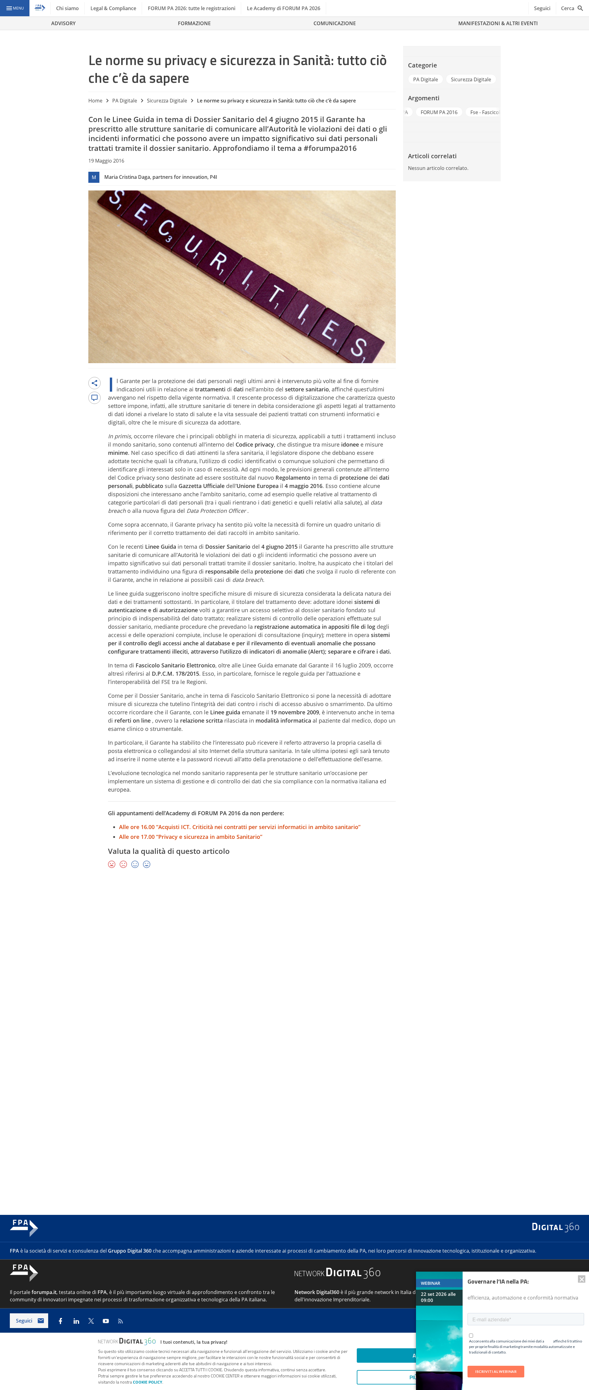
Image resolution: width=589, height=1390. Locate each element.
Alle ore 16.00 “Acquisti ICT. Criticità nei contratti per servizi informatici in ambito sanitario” (239, 827)
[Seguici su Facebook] (60, 1321)
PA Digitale (124, 100)
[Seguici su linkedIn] (76, 1321)
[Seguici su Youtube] (106, 1321)
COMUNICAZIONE (335, 23)
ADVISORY (63, 23)
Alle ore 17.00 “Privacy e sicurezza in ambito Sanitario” (190, 836)
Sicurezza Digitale (167, 100)
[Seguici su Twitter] (91, 1321)
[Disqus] (294, 962)
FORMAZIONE (194, 23)
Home (95, 100)
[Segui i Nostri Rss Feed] (120, 1321)
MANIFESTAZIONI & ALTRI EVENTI (498, 23)
